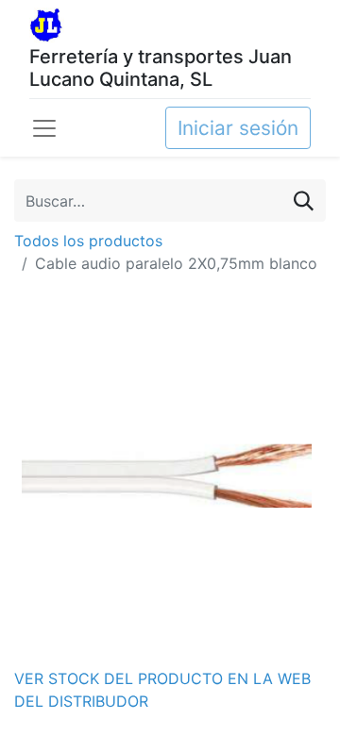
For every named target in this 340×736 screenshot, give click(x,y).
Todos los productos (88, 240)
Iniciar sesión (238, 128)
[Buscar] (303, 200)
